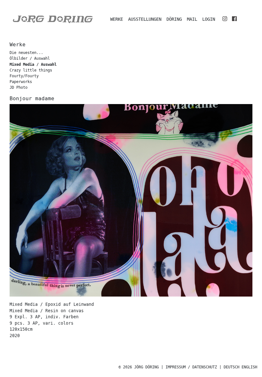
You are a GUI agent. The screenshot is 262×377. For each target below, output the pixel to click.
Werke (116, 19)
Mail (192, 19)
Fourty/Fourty (24, 76)
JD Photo (18, 87)
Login (208, 19)
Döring (174, 19)
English (249, 367)
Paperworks (21, 82)
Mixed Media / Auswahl (33, 64)
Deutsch (231, 367)
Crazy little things (31, 70)
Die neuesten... (26, 53)
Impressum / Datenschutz (191, 367)
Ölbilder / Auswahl (30, 58)
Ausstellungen (144, 19)
